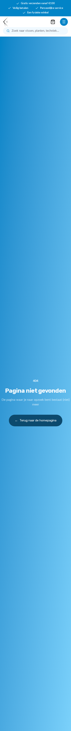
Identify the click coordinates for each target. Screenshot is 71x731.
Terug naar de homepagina (35, 420)
